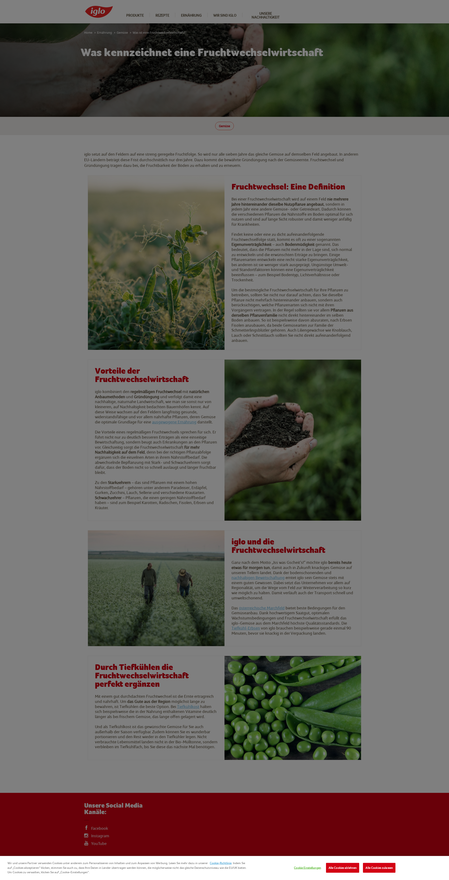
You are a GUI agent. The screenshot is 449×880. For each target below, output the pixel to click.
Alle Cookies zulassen (379, 867)
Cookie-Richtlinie (221, 863)
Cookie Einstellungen (307, 867)
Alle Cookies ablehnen (343, 867)
